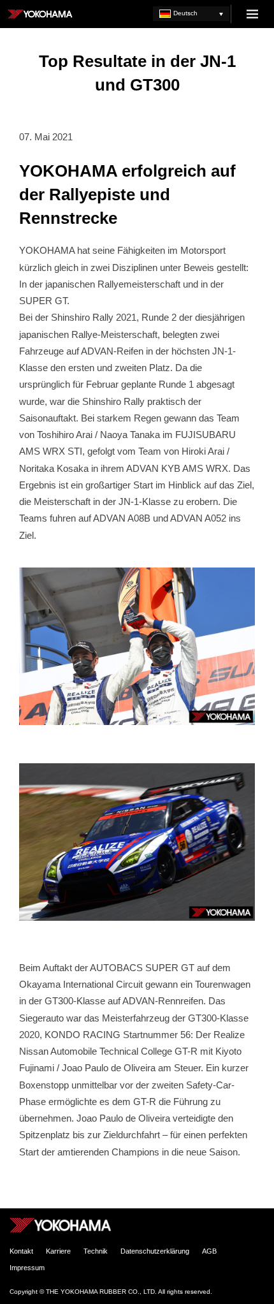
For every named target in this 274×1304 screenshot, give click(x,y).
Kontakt (21, 1251)
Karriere (58, 1251)
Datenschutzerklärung (154, 1251)
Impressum (27, 1267)
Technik (95, 1251)
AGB (209, 1251)
